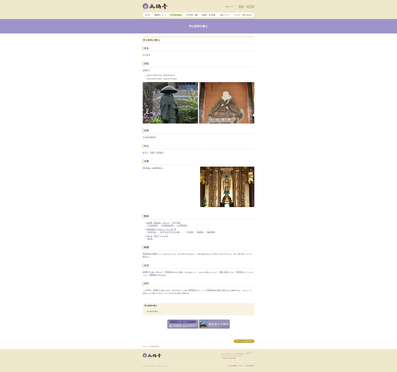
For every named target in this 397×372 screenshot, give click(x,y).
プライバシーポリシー (150, 366)
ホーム (145, 346)
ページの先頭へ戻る (245, 341)
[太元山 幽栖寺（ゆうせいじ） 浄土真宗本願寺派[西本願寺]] (155, 6)
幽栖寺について (160, 15)
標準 (236, 7)
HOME (147, 15)
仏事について (224, 15)
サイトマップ (163, 366)
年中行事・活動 (192, 15)
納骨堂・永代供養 (208, 15)
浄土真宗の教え (176, 15)
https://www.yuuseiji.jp (229, 358)
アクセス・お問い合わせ (243, 15)
